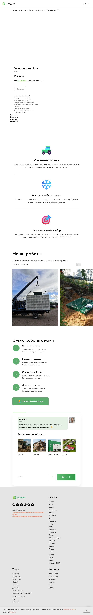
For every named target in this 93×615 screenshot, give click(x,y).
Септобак (52, 532)
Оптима (52, 543)
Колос (51, 504)
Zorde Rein (53, 510)
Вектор (51, 555)
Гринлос (52, 560)
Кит (50, 518)
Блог (50, 585)
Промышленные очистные (22, 593)
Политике (12, 612)
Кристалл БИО (54, 563)
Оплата (51, 588)
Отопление (16, 576)
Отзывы (52, 582)
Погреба (15, 582)
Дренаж (15, 588)
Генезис (52, 546)
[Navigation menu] (89, 3)
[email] (32, 504)
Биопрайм (52, 529)
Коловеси (52, 515)
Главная (14, 10)
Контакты (52, 579)
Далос (51, 507)
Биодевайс (53, 524)
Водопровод (16, 579)
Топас (51, 535)
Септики (31, 10)
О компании (53, 576)
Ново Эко (52, 521)
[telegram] (17, 504)
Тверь (51, 557)
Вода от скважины (19, 599)
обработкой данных (69, 609)
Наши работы (54, 574)
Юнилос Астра (54, 538)
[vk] (25, 504)
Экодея (51, 501)
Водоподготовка (18, 590)
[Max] (21, 504)
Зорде (51, 512)
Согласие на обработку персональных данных (27, 516)
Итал (51, 526)
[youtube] (13, 504)
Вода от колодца (18, 596)
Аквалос (40, 10)
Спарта (51, 549)
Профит (51, 552)
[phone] (28, 504)
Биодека (52, 540)
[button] (85, 3)
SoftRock (15, 602)
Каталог (23, 10)
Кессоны (15, 585)
